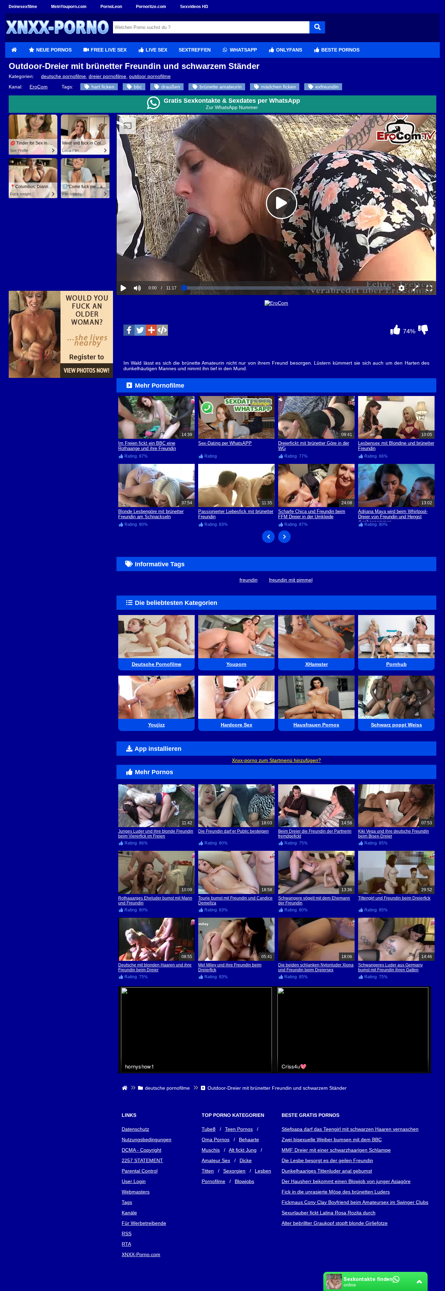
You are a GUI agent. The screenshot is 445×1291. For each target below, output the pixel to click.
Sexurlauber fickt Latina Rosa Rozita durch (328, 1212)
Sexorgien (234, 1171)
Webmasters (135, 1192)
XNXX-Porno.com (141, 1254)
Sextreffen (195, 50)
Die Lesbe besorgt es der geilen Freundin (327, 1160)
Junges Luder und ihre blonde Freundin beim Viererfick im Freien (155, 834)
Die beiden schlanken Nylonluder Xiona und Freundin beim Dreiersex (316, 967)
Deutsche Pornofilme (156, 664)
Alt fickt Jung (243, 1150)
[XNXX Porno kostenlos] (57, 39)
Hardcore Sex (236, 725)
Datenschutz (135, 1129)
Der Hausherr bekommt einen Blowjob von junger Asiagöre (346, 1181)
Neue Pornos (53, 50)
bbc (137, 87)
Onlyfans (288, 50)
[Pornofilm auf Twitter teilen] (140, 330)
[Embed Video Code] (162, 330)
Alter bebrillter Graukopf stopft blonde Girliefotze (335, 1223)
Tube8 (209, 1129)
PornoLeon (111, 6)
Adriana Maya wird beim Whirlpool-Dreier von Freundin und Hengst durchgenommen (393, 516)
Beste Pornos (339, 50)
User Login (134, 1181)
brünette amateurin (220, 87)
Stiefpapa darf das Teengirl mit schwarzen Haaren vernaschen (350, 1129)
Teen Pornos (239, 1129)
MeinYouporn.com (69, 6)
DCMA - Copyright (141, 1150)
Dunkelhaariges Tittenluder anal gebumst (327, 1171)
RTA (126, 1244)
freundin (249, 580)
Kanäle (129, 1212)
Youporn (236, 664)
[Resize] (415, 288)
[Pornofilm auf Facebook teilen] (129, 330)
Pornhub (396, 664)
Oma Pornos (215, 1139)
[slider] (149, 266)
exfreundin (326, 87)
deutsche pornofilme (63, 76)
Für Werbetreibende (144, 1223)
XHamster (316, 664)
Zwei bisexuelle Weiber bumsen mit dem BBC (332, 1139)
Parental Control (139, 1171)
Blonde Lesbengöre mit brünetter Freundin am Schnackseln (151, 514)
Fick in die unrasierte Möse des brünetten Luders (336, 1192)
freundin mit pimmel (291, 580)
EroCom (39, 87)
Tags (127, 1202)
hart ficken (102, 87)
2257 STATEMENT (142, 1160)
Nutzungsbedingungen (146, 1139)
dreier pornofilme (107, 76)
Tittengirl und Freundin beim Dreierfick (394, 898)
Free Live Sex (108, 50)
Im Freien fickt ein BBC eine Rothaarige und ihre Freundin (147, 446)
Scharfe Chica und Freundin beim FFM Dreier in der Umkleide (311, 514)
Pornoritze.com (151, 6)
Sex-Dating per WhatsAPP (225, 443)
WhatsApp (242, 50)
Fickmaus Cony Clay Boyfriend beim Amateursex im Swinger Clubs (355, 1202)
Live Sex (155, 50)
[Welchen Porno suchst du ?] (317, 27)
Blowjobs (244, 1181)
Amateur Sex (216, 1160)
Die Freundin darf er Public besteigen (233, 831)
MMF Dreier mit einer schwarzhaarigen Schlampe (336, 1150)
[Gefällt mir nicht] (423, 331)
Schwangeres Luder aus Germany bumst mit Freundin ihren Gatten (390, 967)
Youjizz (156, 725)
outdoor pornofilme (150, 76)
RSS (126, 1233)
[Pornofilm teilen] (151, 330)
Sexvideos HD (194, 6)
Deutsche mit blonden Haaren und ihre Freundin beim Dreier (155, 967)
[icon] (14, 50)
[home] (125, 1088)
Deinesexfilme (23, 6)
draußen (170, 87)
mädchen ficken (278, 87)
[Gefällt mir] (395, 331)
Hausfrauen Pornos (316, 725)
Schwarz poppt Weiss (396, 725)
